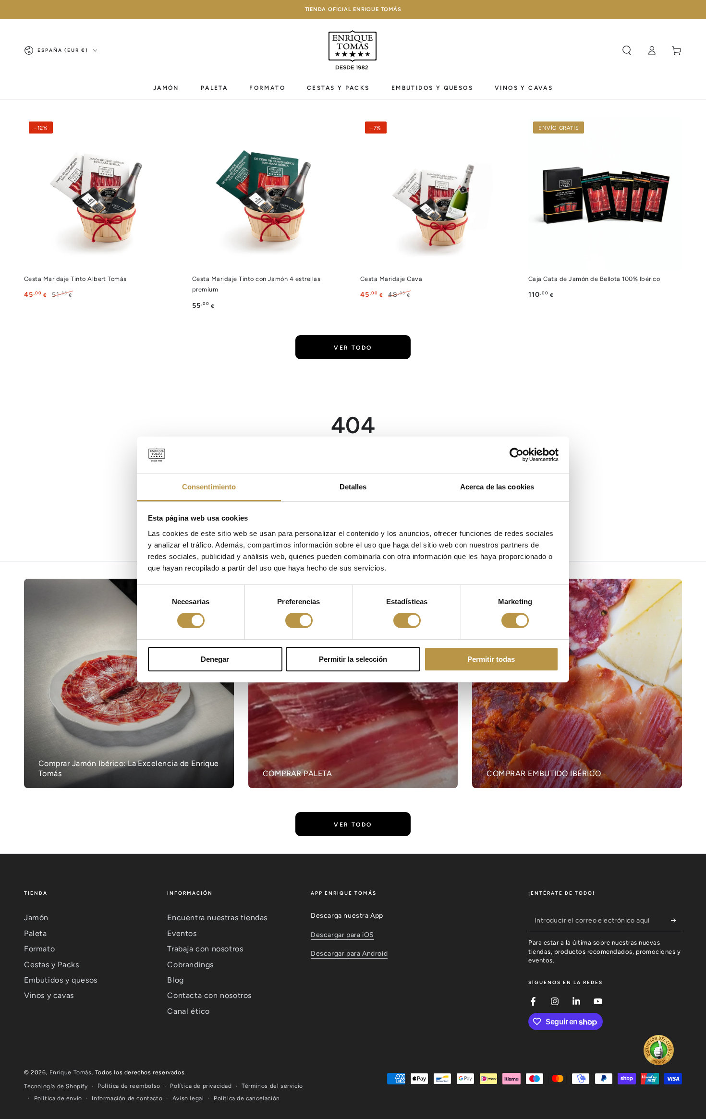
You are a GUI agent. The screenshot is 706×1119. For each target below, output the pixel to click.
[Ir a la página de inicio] (352, 50)
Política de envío (58, 1098)
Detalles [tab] (353, 487)
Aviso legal (188, 1098)
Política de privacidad (200, 1086)
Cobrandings (190, 964)
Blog (175, 980)
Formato (39, 948)
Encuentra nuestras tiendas (217, 917)
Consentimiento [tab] (209, 487)
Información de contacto (127, 1098)
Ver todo (353, 347)
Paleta (35, 933)
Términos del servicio (272, 1086)
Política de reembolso (128, 1086)
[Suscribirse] (676, 920)
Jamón (36, 917)
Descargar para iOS (342, 935)
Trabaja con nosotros (205, 948)
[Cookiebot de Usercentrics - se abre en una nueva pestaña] (517, 455)
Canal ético (188, 1011)
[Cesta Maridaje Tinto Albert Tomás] (101, 193)
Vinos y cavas (49, 995)
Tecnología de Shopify (56, 1086)
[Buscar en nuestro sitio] (626, 50)
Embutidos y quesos (60, 980)
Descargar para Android (349, 953)
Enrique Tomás (70, 1072)
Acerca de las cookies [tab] (497, 487)
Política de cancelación (247, 1098)
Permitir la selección (353, 659)
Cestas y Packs (51, 964)
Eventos (181, 933)
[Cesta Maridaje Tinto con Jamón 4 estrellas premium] (269, 193)
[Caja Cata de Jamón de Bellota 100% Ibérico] (605, 193)
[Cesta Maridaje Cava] (437, 193)
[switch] (299, 620)
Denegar (215, 659)
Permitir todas (491, 659)
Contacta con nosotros (209, 995)
